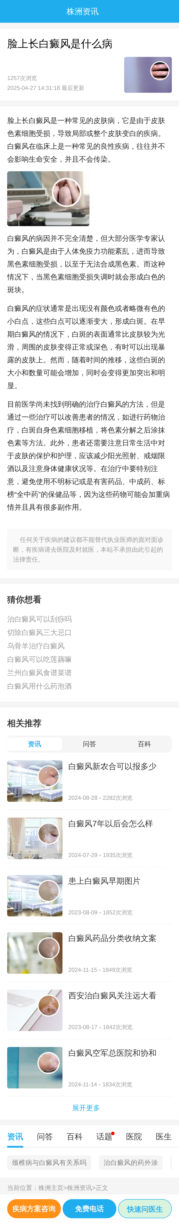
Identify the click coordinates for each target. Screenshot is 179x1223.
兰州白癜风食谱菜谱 (39, 673)
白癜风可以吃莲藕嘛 (39, 659)
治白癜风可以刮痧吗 (39, 619)
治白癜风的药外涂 (131, 1162)
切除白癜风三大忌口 (39, 632)
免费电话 (89, 1209)
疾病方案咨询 (34, 1209)
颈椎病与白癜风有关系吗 (49, 1162)
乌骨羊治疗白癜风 (36, 646)
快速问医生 (145, 1209)
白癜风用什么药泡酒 (39, 686)
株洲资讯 (81, 1187)
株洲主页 (52, 1187)
